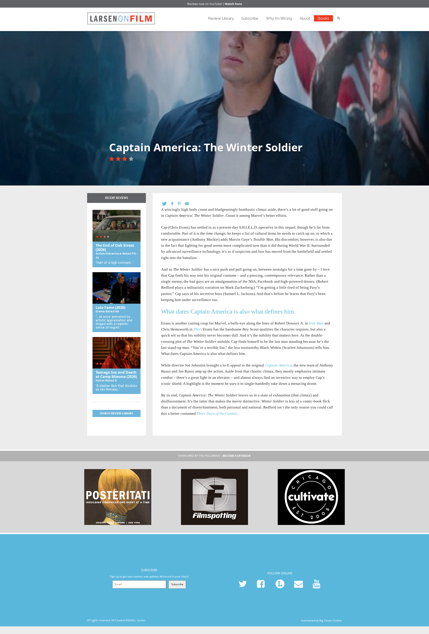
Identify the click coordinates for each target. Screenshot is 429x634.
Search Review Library (116, 413)
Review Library (221, 18)
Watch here (233, 4)
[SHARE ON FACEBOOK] (174, 204)
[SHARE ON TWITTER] (166, 204)
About (305, 18)
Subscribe (249, 18)
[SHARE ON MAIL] (189, 204)
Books (323, 18)
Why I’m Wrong (279, 18)
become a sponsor (237, 456)
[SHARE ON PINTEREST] (181, 204)
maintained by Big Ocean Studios (321, 620)
